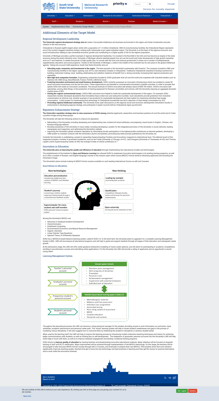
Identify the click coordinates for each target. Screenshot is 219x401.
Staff (54, 21)
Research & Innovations (113, 16)
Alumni (106, 21)
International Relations (141, 16)
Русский (171, 4)
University (51, 16)
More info (27, 396)
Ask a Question (49, 377)
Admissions (88, 16)
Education (69, 16)
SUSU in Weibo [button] (174, 378)
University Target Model (83, 26)
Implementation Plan (60, 26)
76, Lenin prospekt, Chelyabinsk (124, 385)
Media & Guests (159, 21)
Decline (193, 391)
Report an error (49, 379)
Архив (46, 26)
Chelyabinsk (165, 16)
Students (79, 21)
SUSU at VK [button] (170, 378)
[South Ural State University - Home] (75, 6)
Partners (131, 21)
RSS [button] (165, 378)
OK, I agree (182, 391)
